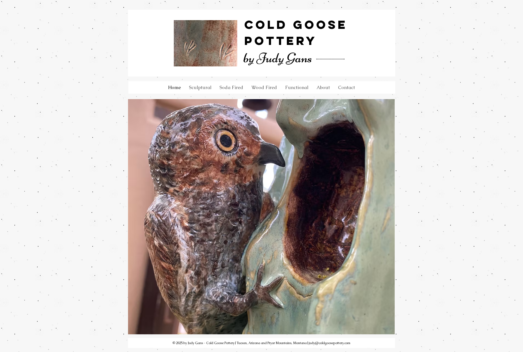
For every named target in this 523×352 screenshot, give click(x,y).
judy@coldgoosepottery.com (329, 343)
